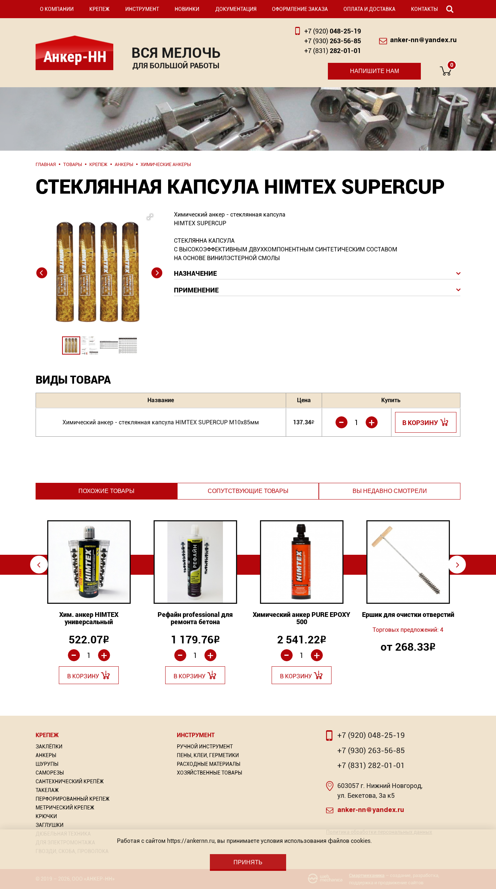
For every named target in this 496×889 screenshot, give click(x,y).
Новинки (187, 9)
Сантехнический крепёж (70, 781)
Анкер (74, 53)
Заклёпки (49, 746)
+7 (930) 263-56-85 (371, 750)
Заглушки (50, 825)
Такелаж (47, 790)
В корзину (420, 423)
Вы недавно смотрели (390, 491)
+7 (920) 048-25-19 (371, 735)
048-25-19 (332, 31)
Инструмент (142, 9)
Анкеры (46, 755)
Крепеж (99, 9)
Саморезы (50, 773)
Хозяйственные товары (209, 773)
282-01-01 (332, 50)
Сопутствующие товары (248, 491)
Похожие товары (106, 491)
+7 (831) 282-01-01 (371, 765)
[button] (97, 255)
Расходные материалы (208, 764)
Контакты (424, 9)
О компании (57, 9)
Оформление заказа (300, 9)
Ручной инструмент (205, 746)
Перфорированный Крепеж (73, 799)
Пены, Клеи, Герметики (208, 755)
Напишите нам (374, 71)
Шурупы (47, 764)
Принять (248, 862)
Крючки (46, 816)
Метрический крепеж (65, 808)
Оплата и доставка (369, 9)
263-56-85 (332, 41)
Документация (235, 9)
